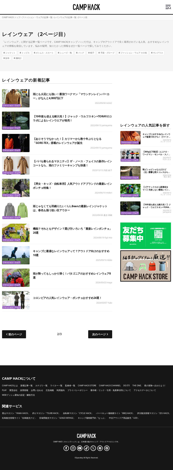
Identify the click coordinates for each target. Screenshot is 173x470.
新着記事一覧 (26, 385)
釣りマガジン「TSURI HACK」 (46, 413)
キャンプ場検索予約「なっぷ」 (92, 417)
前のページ (15, 334)
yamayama (107, 125)
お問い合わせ (37, 390)
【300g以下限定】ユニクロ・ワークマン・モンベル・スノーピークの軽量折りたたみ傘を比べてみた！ (156, 155)
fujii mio (108, 237)
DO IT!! (126, 385)
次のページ (99, 334)
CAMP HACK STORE (87, 385)
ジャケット (10, 52)
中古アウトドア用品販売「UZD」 (124, 417)
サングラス (158, 52)
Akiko (109, 260)
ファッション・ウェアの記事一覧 (37, 17)
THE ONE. (137, 385)
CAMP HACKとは (10, 385)
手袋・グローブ (107, 52)
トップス (26, 52)
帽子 (92, 52)
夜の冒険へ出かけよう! (154, 385)
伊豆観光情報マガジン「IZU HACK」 (154, 413)
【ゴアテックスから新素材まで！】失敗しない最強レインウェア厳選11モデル (156, 190)
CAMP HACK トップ (11, 17)
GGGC (109, 103)
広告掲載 (50, 390)
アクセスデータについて (145, 390)
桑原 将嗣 (108, 215)
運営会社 (13, 390)
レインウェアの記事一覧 (65, 17)
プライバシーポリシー (77, 390)
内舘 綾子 (108, 170)
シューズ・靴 (66, 52)
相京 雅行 (167, 177)
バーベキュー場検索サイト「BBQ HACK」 (115, 413)
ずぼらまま (167, 159)
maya (109, 282)
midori (109, 192)
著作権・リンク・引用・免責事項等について (110, 390)
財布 (7, 58)
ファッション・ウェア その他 (134, 52)
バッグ (81, 52)
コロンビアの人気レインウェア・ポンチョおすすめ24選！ (67, 298)
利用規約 (61, 390)
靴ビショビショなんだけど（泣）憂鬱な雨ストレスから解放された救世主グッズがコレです (156, 173)
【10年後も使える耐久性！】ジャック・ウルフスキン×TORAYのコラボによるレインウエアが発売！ (157, 208)
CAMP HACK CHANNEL (110, 385)
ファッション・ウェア (11, 105)
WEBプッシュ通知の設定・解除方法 (18, 395)
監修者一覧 (70, 385)
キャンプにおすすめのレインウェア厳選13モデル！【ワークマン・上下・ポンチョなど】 (157, 137)
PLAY (4, 390)
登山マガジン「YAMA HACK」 (16, 413)
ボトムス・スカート (45, 52)
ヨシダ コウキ (165, 141)
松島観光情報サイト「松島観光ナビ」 (19, 417)
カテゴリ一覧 (41, 385)
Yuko (110, 302)
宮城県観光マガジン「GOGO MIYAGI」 (57, 417)
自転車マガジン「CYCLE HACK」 (78, 413)
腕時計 (19, 58)
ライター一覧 (56, 385)
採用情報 (24, 390)
